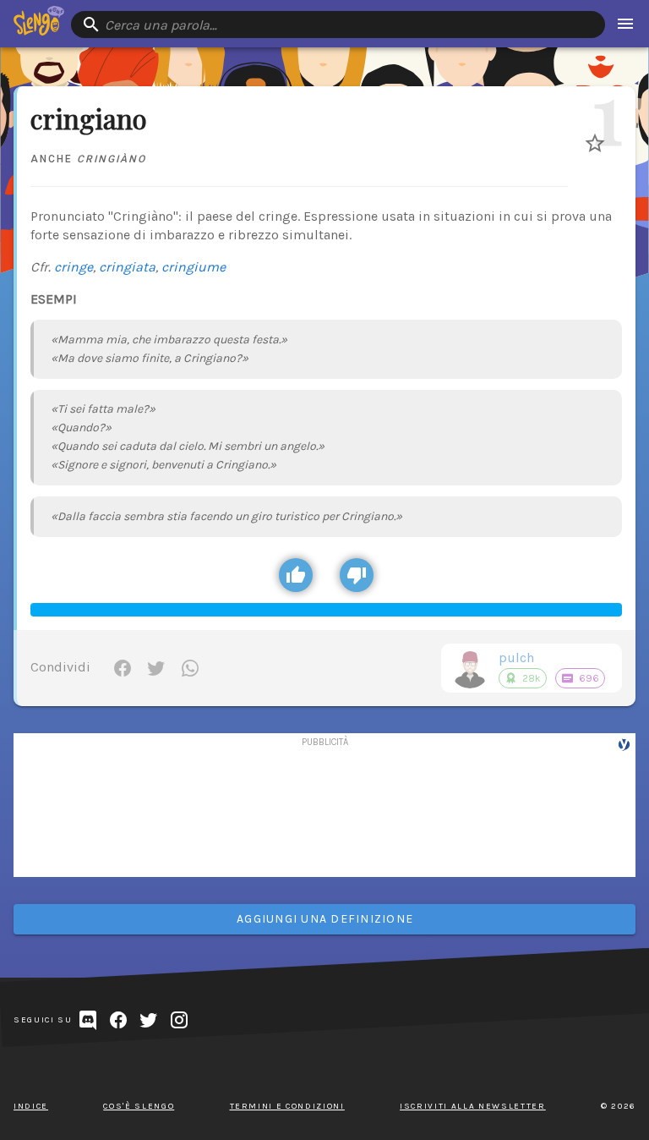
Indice (31, 1106)
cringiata (127, 267)
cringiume (193, 267)
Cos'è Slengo (138, 1106)
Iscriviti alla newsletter (473, 1106)
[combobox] (338, 24)
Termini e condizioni (287, 1106)
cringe (73, 267)
